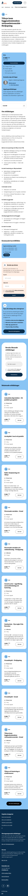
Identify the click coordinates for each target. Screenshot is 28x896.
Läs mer (19, 420)
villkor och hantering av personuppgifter (14, 370)
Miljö (12, 7)
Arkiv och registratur (6, 819)
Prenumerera (14, 374)
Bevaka (14, 295)
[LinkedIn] (8, 885)
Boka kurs (14, 49)
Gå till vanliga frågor (6, 873)
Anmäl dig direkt (17, 2)
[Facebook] (3, 885)
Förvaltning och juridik (7, 825)
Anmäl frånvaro (5, 876)
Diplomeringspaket (6, 817)
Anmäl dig (6, 254)
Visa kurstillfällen (14, 63)
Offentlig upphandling (7, 822)
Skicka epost (12, 83)
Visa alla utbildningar (14, 803)
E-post (5, 274)
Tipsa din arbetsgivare (14, 331)
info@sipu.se (5, 870)
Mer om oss (4, 860)
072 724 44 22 (15, 85)
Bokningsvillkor (5, 880)
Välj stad (5, 282)
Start (3, 7)
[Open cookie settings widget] (2, 893)
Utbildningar (7, 7)
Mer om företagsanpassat (8, 844)
